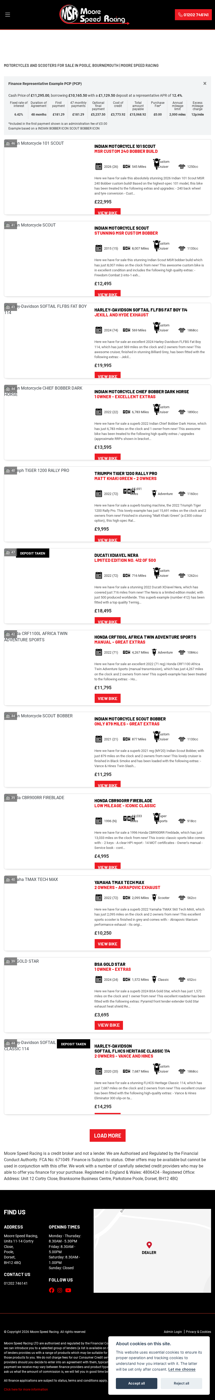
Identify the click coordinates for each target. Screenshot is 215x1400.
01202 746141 (196, 14)
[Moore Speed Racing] (94, 14)
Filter (197, 39)
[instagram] (61, 1290)
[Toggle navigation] (7, 15)
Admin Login (173, 1331)
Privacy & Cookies (198, 1331)
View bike (107, 212)
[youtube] (69, 1290)
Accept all (136, 1383)
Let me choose (182, 1369)
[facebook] (53, 1290)
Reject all (181, 1383)
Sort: (12, 39)
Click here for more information (26, 1389)
